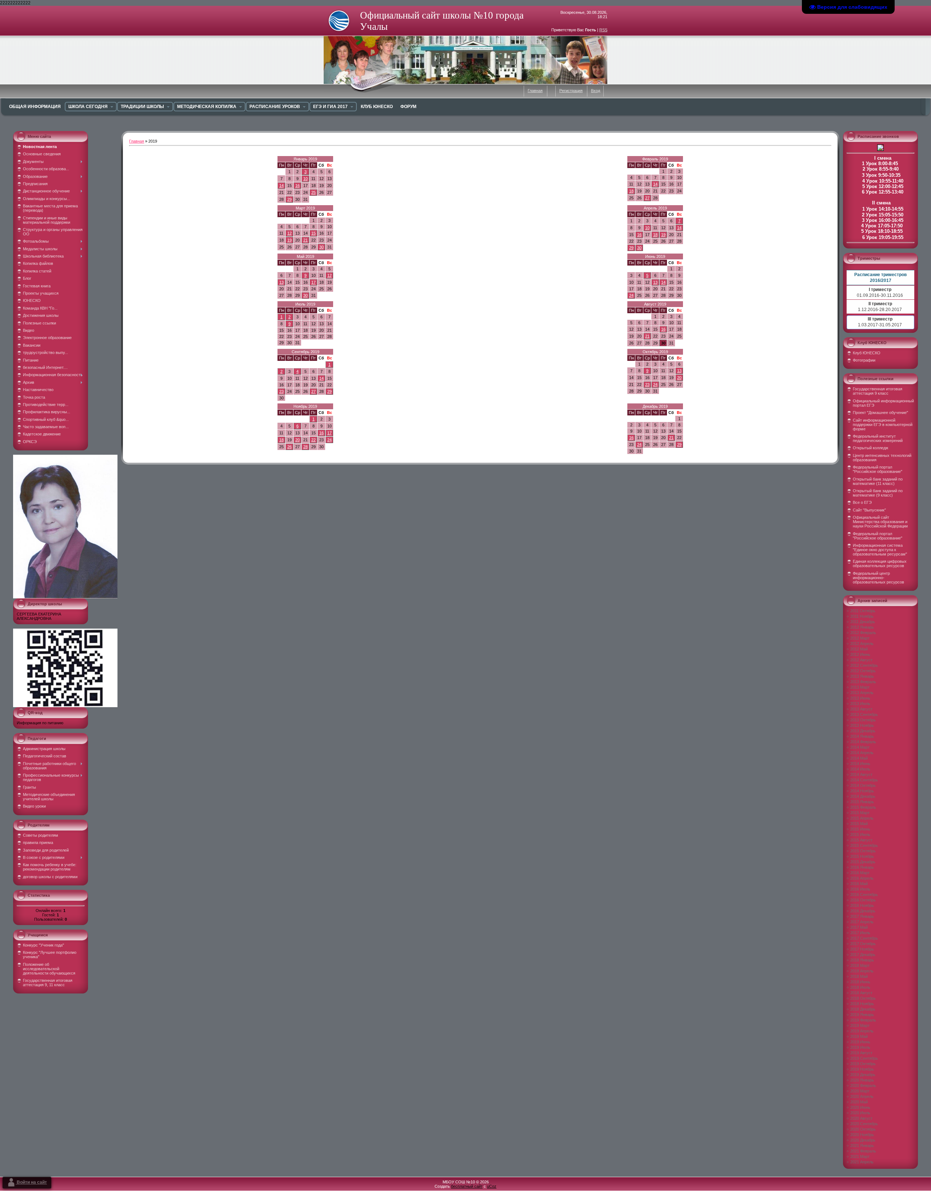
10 (305, 178)
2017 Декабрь (862, 954)
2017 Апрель (862, 922)
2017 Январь (862, 916)
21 (305, 240)
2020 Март (860, 1091)
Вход (595, 90)
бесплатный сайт (467, 1186)
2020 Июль (860, 1113)
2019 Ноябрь (862, 1069)
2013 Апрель (862, 692)
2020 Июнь (860, 1107)
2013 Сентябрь (864, 714)
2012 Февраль (863, 632)
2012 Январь (862, 627)
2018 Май (859, 976)
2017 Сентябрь (864, 938)
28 (305, 447)
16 (297, 185)
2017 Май (859, 927)
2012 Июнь (860, 654)
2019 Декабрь (862, 1074)
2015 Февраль (863, 807)
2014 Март (860, 747)
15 (313, 233)
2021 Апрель (862, 1162)
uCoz (491, 1186)
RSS (603, 30)
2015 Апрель (862, 818)
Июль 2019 (305, 304)
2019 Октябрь (863, 1063)
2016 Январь (862, 867)
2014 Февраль (863, 742)
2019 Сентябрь (864, 1058)
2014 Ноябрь (862, 791)
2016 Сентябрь (864, 894)
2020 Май (859, 1102)
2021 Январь (862, 1145)
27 (647, 198)
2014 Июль (860, 769)
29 (289, 199)
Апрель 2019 (655, 208)
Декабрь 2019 (655, 406)
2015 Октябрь (863, 851)
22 (313, 440)
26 (289, 447)
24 (631, 295)
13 (281, 282)
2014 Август (861, 774)
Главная (535, 90)
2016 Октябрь (863, 900)
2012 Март (860, 638)
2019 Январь (862, 1014)
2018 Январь (862, 960)
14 (281, 185)
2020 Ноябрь (862, 1134)
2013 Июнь (860, 698)
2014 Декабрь (862, 796)
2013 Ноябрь (862, 725)
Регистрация (571, 90)
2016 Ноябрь (862, 905)
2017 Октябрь (863, 943)
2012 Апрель (862, 643)
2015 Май (859, 823)
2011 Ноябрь (862, 616)
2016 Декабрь (862, 911)
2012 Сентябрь (864, 665)
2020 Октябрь (863, 1129)
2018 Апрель (862, 971)
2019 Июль (860, 1047)
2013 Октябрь (863, 720)
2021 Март (860, 1156)
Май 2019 (305, 256)
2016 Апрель (862, 878)
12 (289, 233)
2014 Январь (862, 736)
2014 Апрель (862, 752)
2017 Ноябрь (862, 949)
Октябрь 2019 (655, 352)
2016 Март (860, 873)
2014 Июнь (860, 763)
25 (313, 192)
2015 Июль (860, 834)
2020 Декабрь (862, 1140)
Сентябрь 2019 (305, 352)
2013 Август (861, 709)
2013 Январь (862, 676)
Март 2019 (305, 208)
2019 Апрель (862, 1031)
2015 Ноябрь (862, 856)
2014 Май (859, 758)
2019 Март (860, 1025)
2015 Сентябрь (864, 845)
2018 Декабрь (862, 1009)
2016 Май (859, 883)
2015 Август (861, 840)
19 (289, 240)
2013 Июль (860, 703)
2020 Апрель (862, 1096)
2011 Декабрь (862, 622)
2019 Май (859, 1036)
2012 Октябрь (863, 671)
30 (321, 247)
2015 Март (860, 812)
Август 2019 (655, 304)
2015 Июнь (860, 829)
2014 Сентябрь (864, 780)
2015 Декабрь (862, 862)
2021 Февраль (863, 1151)
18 (631, 191)
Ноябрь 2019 (305, 406)
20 (679, 377)
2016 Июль (860, 889)
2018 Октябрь (863, 998)
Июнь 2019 (655, 256)
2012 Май (859, 649)
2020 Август (861, 1118)
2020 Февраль (863, 1085)
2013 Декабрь (862, 731)
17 (313, 282)
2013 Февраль (863, 682)
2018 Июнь (860, 982)
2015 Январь (862, 802)
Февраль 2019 (655, 159)
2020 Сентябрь (864, 1124)
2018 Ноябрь (862, 1003)
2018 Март (860, 965)
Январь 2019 (305, 159)
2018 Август (861, 993)
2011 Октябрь (862, 611)
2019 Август (861, 1053)
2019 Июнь (860, 1042)
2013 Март (860, 687)
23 (281, 391)
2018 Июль (860, 987)
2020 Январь (862, 1080)
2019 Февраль (863, 1020)
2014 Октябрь (863, 785)
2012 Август (861, 660)
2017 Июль (860, 933)
